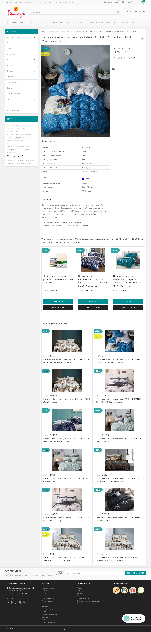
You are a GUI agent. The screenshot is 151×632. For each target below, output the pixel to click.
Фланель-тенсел (19, 153)
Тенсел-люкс (19, 150)
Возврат (80, 593)
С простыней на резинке (23, 163)
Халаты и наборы (13, 82)
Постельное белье (14, 22)
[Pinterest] (20, 602)
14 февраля (10, 149)
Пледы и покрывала (75, 22)
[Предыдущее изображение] (79, 260)
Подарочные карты (13, 110)
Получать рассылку (135, 573)
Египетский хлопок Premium (16, 128)
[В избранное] (142, 38)
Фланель (31, 160)
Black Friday (11, 125)
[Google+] (16, 602)
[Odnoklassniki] (11, 602)
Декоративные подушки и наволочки (19, 147)
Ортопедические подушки (15, 140)
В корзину (58, 302)
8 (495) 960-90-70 (136, 11)
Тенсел (9, 137)
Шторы (9, 88)
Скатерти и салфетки (14, 93)
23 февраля (17, 137)
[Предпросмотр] (58, 260)
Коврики (124, 22)
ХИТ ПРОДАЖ (21, 160)
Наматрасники (55, 22)
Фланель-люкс (11, 160)
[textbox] (75, 12)
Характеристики (49, 141)
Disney (25, 137)
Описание (46, 199)
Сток (16, 125)
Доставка (18, 2)
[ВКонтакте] (7, 602)
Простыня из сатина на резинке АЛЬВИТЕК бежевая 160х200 (58, 279)
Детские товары (95, 22)
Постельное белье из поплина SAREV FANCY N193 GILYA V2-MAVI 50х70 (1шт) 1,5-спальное (92, 280)
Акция (21, 125)
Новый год (11, 163)
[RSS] (24, 602)
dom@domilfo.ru (15, 599)
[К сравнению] (137, 38)
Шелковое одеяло (12, 131)
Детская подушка (12, 144)
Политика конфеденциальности (88, 601)
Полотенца (111, 22)
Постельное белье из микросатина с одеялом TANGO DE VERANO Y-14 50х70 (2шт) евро (126, 280)
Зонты (9, 105)
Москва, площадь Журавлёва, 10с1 (21, 588)
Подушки (31, 22)
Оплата (9, 2)
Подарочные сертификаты (64, 2)
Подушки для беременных (15, 134)
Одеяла (42, 22)
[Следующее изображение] (106, 260)
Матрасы (10, 99)
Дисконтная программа (43, 2)
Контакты (28, 2)
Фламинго (28, 134)
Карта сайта (81, 604)
